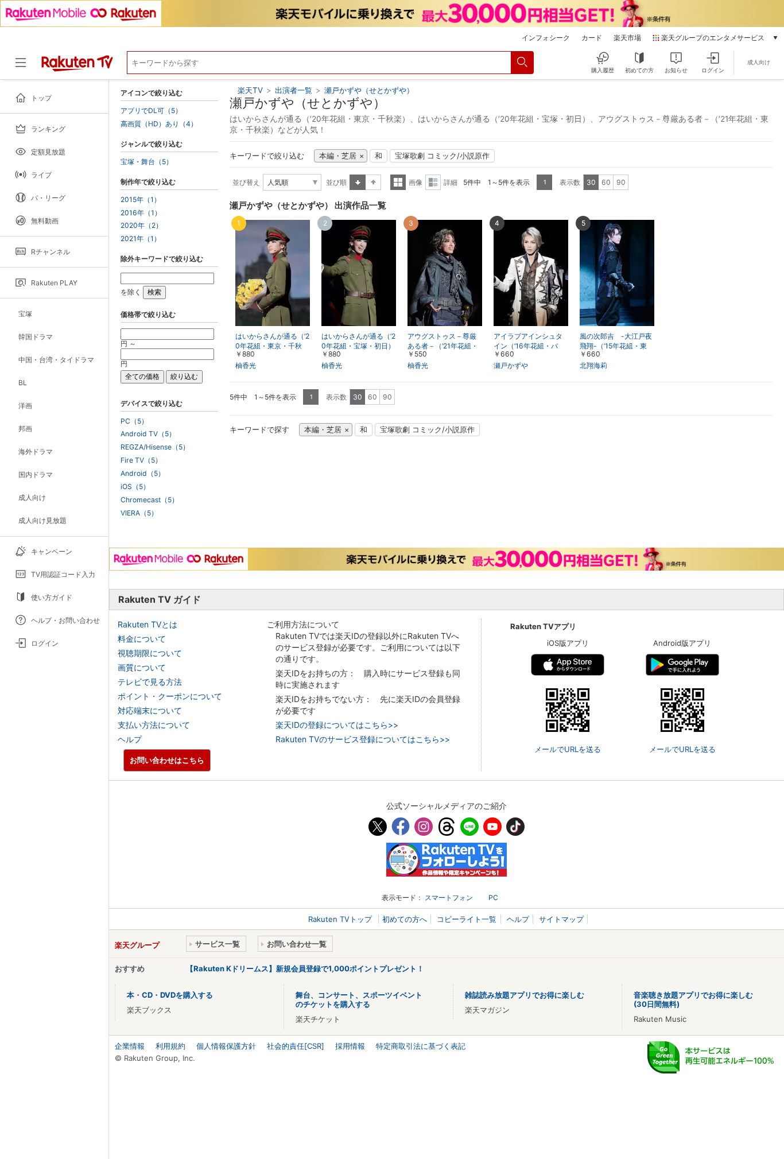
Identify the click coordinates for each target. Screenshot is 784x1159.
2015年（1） (141, 200)
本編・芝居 (337, 156)
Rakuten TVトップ (341, 919)
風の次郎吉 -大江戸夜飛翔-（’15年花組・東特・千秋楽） (616, 346)
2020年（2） (141, 226)
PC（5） (134, 421)
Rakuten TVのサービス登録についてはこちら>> (362, 739)
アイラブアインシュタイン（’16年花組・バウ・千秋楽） (528, 346)
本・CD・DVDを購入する (170, 994)
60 (606, 182)
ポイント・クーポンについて (170, 696)
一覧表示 (398, 182)
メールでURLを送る (567, 749)
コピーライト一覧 (466, 919)
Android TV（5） (148, 434)
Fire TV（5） (141, 460)
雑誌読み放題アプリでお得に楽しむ (524, 994)
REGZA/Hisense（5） (155, 447)
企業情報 (130, 1046)
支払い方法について (154, 725)
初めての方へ (404, 919)
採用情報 (350, 1046)
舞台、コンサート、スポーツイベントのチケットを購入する (359, 999)
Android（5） (143, 474)
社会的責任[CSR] (295, 1046)
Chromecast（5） (149, 500)
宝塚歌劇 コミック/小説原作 (442, 156)
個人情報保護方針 (226, 1046)
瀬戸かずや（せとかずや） (369, 90)
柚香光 (245, 365)
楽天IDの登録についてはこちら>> (336, 725)
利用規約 (170, 1046)
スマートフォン (449, 897)
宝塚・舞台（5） (147, 162)
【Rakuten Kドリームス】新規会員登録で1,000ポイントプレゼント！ (305, 968)
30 (591, 182)
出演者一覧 (293, 90)
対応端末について (150, 710)
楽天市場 (627, 38)
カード (591, 38)
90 (621, 182)
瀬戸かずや (511, 365)
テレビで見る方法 (150, 682)
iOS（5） (135, 487)
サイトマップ (561, 919)
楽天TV (250, 90)
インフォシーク (546, 38)
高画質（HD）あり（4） (159, 124)
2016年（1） (141, 213)
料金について (142, 639)
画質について (142, 667)
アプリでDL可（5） (151, 111)
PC (493, 897)
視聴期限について (150, 653)
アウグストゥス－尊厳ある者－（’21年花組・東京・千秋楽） (442, 346)
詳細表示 (433, 182)
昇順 (358, 182)
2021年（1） (141, 239)
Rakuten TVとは (147, 624)
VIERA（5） (139, 513)
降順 (373, 182)
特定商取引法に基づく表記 (420, 1046)
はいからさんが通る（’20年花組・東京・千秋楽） (272, 346)
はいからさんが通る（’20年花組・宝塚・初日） (358, 341)
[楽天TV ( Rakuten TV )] (77, 67)
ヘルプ (130, 739)
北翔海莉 (593, 365)
